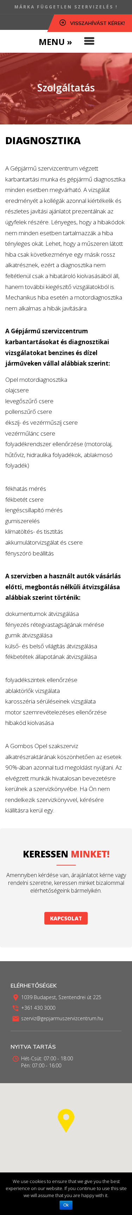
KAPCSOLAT (66, 918)
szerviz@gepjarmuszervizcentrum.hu (62, 1018)
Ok (66, 1205)
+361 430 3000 (38, 1007)
